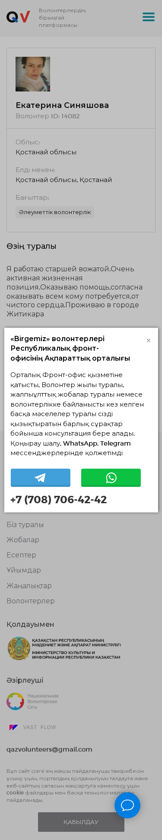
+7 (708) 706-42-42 (58, 499)
